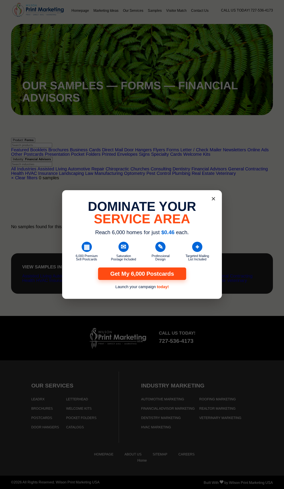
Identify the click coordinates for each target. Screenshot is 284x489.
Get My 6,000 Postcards (142, 273)
